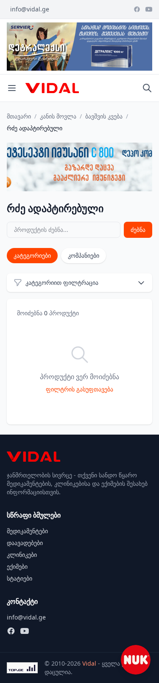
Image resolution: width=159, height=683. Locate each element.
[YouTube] (148, 9)
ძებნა (138, 230)
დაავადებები (25, 543)
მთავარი (19, 116)
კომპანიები (83, 255)
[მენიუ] (11, 88)
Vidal (89, 663)
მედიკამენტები (27, 531)
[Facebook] (137, 9)
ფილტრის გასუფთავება (79, 389)
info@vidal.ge (29, 9)
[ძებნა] (147, 88)
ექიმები (17, 566)
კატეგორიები (32, 255)
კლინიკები (22, 555)
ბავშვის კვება (104, 116)
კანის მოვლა (58, 116)
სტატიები (19, 578)
